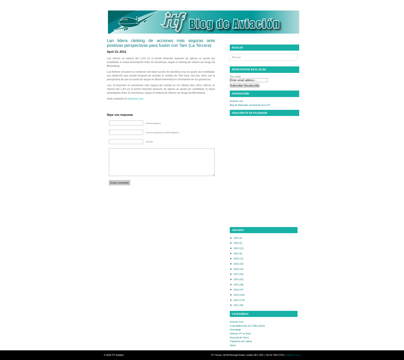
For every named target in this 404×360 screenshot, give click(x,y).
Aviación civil (236, 101)
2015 (238, 284)
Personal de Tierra (239, 337)
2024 (238, 238)
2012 (239, 300)
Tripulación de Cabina (241, 341)
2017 (238, 274)
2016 (238, 279)
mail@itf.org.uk (292, 355)
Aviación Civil (236, 322)
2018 (238, 269)
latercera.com (135, 98)
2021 (238, 253)
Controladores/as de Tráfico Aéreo (247, 326)
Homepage (235, 329)
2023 (238, 243)
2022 (238, 248)
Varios (233, 345)
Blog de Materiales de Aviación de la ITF (250, 105)
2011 (238, 305)
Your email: (235, 76)
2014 (238, 289)
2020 (238, 258)
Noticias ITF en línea (240, 333)
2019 (238, 264)
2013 (239, 295)
